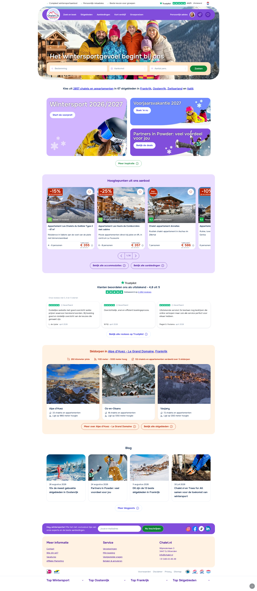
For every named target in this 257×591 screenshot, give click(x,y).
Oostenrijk (159, 88)
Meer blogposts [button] (126, 508)
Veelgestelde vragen (112, 557)
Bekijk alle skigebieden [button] (156, 426)
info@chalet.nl (166, 555)
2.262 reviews (144, 292)
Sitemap (177, 571)
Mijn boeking (109, 553)
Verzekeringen (110, 548)
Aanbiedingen (103, 14)
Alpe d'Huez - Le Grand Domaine (131, 351)
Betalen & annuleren (112, 561)
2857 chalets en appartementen (93, 88)
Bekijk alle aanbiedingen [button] (147, 265)
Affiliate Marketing (55, 561)
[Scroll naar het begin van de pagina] (252, 586)
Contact (50, 548)
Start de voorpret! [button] (62, 115)
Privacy (168, 571)
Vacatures (51, 557)
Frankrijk (145, 88)
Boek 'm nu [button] (142, 110)
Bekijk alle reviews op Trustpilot (126, 334)
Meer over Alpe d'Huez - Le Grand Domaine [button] (108, 426)
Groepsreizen (136, 14)
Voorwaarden (144, 571)
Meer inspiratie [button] (126, 163)
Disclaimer (158, 571)
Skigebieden (87, 14)
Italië (190, 88)
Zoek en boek (69, 14)
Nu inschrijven (153, 528)
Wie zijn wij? (52, 553)
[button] (198, 68)
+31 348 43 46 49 (167, 559)
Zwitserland (174, 88)
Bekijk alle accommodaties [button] (107, 265)
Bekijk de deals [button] (144, 145)
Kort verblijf (120, 14)
